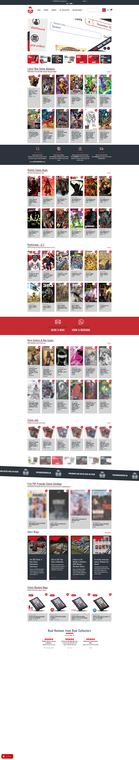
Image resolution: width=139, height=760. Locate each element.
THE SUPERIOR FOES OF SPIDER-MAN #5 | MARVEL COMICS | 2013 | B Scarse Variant (90, 371)
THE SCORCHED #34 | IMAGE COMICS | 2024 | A (48, 201)
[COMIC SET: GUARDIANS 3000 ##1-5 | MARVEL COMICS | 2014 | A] (90, 432)
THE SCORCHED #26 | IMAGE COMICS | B (90, 200)
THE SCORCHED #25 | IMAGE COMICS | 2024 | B (34, 233)
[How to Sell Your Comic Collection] (59, 545)
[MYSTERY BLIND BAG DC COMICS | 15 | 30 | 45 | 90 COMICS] (101, 603)
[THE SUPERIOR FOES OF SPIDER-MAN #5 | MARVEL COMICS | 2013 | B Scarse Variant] (90, 356)
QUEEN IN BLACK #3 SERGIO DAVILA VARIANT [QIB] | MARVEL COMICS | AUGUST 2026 (104, 135)
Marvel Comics (32, 89)
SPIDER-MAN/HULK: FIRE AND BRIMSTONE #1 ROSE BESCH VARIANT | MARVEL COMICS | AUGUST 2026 (105, 101)
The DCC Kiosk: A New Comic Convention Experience (36, 563)
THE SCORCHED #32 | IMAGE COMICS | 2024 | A (62, 200)
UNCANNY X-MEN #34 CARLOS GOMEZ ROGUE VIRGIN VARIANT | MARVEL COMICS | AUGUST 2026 (62, 101)
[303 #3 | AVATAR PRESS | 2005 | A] (34, 292)
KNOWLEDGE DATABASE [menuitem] (77, 10)
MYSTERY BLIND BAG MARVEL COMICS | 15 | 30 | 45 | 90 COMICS (79, 617)
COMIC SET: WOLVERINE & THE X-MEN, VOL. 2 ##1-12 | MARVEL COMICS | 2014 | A (104, 445)
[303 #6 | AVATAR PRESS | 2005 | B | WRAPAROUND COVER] (76, 292)
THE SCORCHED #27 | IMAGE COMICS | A (105, 200)
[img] (69, 633)
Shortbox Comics (32, 521)
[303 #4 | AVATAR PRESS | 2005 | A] (48, 293)
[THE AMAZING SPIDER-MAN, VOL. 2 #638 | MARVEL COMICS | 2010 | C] (105, 356)
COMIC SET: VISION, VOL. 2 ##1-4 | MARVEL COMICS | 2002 (33, 93)
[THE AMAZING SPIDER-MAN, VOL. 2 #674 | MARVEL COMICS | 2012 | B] (105, 389)
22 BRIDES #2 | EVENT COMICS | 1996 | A (62, 274)
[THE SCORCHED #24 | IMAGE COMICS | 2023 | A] (76, 218)
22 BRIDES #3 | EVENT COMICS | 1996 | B (77, 274)
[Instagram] (69, 3)
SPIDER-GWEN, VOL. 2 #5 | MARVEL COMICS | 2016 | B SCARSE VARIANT (76, 371)
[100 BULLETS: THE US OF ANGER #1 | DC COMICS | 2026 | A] (34, 260)
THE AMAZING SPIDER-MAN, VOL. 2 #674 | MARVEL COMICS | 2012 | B (104, 404)
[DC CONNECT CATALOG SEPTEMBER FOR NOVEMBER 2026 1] (101, 505)
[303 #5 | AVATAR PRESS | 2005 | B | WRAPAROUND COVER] (62, 292)
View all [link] (109, 71)
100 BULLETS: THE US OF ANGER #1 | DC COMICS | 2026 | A (34, 275)
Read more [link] (32, 577)
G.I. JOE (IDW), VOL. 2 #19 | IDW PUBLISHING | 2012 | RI (62, 371)
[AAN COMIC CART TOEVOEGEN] (39, 76)
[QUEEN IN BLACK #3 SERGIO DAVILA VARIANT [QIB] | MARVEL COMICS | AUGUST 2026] (105, 119)
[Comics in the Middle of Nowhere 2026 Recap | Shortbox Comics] (80, 545)
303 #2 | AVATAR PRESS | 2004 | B (104, 274)
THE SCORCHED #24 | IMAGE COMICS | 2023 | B (48, 233)
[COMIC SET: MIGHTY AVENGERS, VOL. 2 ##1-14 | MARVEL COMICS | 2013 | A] (76, 432)
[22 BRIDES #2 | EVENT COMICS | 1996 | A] (62, 260)
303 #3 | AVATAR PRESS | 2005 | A (33, 306)
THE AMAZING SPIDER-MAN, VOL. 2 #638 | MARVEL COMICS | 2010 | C (104, 371)
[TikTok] (73, 3)
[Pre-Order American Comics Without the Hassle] (102, 545)
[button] (68, 655)
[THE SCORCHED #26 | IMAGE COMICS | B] (90, 186)
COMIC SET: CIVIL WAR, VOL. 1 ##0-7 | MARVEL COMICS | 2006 (47, 444)
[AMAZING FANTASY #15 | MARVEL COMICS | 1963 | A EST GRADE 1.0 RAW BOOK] (34, 355)
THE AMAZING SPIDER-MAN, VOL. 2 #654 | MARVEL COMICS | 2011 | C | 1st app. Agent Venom (62, 405)
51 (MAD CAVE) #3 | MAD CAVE (104, 306)
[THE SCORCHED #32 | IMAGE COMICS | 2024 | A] (62, 186)
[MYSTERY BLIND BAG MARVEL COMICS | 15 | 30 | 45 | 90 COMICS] (80, 603)
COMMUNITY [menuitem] (53, 10)
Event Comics (60, 272)
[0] (110, 10)
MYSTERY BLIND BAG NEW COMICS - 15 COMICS (58, 617)
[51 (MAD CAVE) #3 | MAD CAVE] (105, 292)
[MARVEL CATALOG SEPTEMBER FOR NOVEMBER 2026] (59, 505)
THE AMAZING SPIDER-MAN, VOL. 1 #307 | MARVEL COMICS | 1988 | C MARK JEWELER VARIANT (76, 406)
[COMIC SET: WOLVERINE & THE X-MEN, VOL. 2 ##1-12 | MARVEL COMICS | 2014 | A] (105, 432)
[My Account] (107, 10)
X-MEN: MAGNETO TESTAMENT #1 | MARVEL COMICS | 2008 (33, 201)
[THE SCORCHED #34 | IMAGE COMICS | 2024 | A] (48, 186)
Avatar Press (88, 272)
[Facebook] (67, 3)
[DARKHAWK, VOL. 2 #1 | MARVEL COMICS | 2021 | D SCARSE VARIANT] (90, 389)
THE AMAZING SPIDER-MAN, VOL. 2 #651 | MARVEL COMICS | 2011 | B (47, 404)
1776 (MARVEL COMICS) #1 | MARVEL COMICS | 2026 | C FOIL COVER (48, 275)
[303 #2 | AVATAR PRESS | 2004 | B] (105, 260)
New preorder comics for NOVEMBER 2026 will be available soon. (84, 1)
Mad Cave (88, 304)
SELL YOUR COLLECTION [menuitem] (64, 10)
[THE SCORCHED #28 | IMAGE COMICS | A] (76, 186)
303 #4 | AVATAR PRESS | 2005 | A (47, 307)
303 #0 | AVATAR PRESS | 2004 (89, 274)
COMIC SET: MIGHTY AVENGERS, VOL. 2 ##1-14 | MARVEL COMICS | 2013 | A (76, 444)
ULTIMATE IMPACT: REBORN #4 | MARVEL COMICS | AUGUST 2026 (76, 99)
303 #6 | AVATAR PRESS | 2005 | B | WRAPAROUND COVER (76, 307)
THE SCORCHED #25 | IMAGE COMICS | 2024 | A (62, 233)
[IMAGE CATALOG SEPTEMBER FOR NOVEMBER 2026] (80, 503)
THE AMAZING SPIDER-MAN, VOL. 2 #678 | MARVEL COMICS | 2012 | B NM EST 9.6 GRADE (47, 372)
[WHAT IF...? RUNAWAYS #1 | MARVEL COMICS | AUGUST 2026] (48, 84)
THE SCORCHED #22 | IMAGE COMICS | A (105, 232)
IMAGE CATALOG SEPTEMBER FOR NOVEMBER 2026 (79, 520)
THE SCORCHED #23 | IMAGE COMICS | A (90, 232)
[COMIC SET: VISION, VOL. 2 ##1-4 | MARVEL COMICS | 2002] (34, 81)
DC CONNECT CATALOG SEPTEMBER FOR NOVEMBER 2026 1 (101, 524)
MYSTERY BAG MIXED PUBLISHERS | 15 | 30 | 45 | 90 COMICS (37, 617)
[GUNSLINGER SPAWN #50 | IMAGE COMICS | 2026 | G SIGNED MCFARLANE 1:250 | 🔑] (34, 389)
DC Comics (31, 272)
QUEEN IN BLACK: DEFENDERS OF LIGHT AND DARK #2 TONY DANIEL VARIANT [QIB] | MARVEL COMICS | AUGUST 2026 (77, 135)
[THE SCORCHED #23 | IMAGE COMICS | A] (90, 218)
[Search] (104, 10)
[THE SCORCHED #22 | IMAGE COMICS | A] (105, 218)
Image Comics (46, 197)
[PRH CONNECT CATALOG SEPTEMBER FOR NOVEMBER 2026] (37, 505)
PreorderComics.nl (66, 486)
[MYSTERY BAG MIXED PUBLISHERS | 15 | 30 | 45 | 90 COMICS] (37, 603)
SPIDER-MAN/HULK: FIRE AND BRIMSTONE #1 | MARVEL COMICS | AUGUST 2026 (34, 134)
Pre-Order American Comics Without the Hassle (101, 561)
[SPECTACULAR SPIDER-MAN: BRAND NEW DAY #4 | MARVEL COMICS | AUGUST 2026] (62, 118)
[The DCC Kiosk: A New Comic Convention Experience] (37, 545)
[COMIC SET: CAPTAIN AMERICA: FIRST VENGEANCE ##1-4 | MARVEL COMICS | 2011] (34, 432)
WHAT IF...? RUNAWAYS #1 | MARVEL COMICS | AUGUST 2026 (47, 99)
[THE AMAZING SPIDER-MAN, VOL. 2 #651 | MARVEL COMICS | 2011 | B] (48, 389)
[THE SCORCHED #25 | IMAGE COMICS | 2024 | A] (62, 218)
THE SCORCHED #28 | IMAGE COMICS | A (76, 200)
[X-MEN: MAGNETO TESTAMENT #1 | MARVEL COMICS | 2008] (34, 186)
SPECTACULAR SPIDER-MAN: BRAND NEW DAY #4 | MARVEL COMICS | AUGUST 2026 (62, 134)
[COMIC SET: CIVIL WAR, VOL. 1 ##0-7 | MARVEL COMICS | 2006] (48, 432)
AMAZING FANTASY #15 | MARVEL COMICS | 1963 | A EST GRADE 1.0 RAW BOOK (33, 371)
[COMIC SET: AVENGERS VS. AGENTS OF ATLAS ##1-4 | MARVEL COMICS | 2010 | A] (62, 432)
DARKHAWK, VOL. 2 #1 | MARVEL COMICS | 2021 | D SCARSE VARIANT (91, 404)
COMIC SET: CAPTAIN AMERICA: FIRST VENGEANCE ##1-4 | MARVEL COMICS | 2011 (33, 445)
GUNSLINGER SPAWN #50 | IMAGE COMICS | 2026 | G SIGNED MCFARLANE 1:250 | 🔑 (33, 405)
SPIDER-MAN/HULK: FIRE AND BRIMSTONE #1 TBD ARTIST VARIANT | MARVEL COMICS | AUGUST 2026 (91, 100)
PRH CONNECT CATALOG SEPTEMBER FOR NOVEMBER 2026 (37, 524)
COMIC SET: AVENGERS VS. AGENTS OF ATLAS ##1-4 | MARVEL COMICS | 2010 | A (61, 445)
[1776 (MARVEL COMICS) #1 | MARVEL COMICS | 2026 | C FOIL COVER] (48, 260)
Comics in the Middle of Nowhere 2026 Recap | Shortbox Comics (79, 563)
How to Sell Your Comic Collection (57, 560)
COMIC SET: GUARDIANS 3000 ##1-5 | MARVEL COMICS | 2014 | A (90, 444)
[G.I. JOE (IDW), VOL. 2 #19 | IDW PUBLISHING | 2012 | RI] (62, 356)
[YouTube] (71, 3)
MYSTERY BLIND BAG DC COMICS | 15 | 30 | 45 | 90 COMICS (101, 617)
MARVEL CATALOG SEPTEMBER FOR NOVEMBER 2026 (58, 524)
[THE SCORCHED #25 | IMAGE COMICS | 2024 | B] (34, 218)
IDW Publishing (60, 367)
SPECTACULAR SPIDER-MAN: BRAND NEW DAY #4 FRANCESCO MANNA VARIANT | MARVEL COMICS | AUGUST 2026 (48, 135)
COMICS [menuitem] (39, 10)
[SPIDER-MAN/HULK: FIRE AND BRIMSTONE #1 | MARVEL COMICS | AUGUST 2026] (34, 119)
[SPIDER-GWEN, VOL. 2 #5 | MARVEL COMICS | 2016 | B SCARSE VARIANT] (76, 356)
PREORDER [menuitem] (46, 10)
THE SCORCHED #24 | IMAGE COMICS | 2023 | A (76, 233)
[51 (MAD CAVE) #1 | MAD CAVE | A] (90, 292)
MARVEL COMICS (46, 96)
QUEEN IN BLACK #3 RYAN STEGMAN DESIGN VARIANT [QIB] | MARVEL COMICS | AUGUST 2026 (90, 136)
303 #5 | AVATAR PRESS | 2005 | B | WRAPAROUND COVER (62, 307)
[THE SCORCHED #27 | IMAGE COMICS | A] (105, 186)
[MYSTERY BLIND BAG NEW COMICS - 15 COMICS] (59, 603)
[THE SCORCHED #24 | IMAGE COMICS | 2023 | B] (48, 218)
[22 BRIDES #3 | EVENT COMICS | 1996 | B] (76, 260)
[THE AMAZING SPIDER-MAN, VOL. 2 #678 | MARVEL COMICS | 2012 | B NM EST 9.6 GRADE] (48, 356)
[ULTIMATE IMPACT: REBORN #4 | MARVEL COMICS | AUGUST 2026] (76, 84)
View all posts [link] (108, 532)
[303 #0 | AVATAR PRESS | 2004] (90, 260)
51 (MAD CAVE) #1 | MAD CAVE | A (90, 306)
